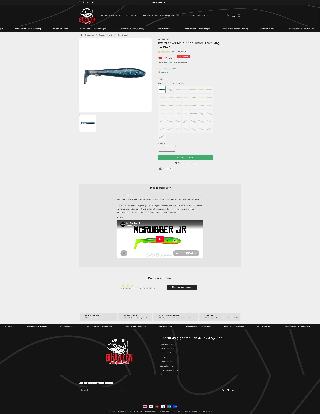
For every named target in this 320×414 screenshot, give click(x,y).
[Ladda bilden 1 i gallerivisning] (87, 123)
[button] (109, 15)
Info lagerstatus (163, 72)
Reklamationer (166, 344)
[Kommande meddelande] (191, 2)
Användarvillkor (167, 366)
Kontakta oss (166, 362)
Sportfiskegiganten (120, 411)
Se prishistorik (168, 169)
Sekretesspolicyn (167, 348)
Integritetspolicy (150, 411)
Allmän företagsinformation (172, 353)
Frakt (171, 62)
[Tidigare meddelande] (128, 2)
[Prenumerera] (121, 390)
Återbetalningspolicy (169, 370)
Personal (164, 357)
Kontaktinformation (206, 411)
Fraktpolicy (176, 411)
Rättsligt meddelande (189, 411)
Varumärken (165, 375)
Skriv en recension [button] (182, 287)
